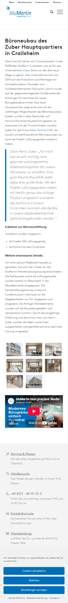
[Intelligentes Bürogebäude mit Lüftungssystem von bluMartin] (34, 382)
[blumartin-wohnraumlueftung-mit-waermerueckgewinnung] (28, 12)
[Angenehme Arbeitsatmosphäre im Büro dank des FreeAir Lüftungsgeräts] (53, 349)
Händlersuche (25, 2)
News (11, 2)
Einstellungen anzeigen (34, 589)
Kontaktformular (22, 513)
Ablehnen (34, 580)
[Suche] (50, 12)
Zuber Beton (30, 70)
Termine (57, 2)
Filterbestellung (21, 533)
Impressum (54, 598)
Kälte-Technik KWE (41, 130)
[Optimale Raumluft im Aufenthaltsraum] (34, 365)
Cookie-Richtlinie (17, 598)
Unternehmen (42, 2)
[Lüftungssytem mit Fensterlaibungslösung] (14, 349)
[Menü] (58, 12)
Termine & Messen (23, 454)
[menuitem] (11, 2)
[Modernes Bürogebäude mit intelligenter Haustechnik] (53, 365)
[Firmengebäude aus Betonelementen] (14, 382)
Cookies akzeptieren (34, 570)
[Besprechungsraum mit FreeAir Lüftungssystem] (34, 349)
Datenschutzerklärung (37, 598)
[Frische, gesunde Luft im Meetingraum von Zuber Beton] (14, 365)
